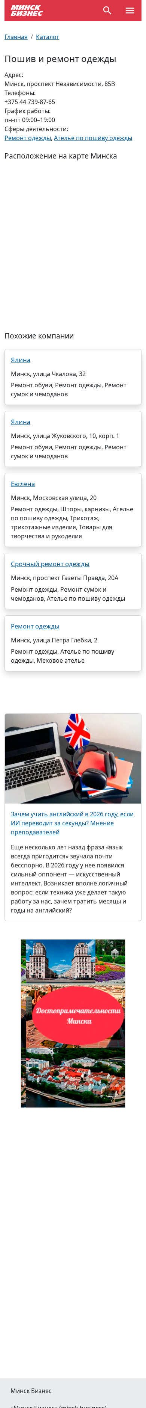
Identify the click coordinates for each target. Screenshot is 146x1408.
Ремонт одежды (27, 138)
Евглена (23, 483)
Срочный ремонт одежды (50, 563)
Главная (16, 37)
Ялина (20, 359)
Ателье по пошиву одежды (93, 138)
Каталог (47, 37)
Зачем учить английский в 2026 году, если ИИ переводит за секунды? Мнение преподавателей (72, 823)
